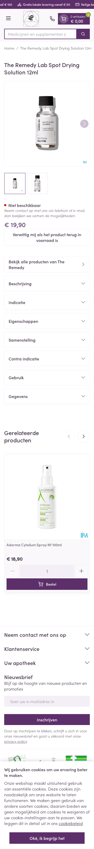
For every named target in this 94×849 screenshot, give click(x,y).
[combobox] (40, 34)
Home (9, 48)
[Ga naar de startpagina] (31, 19)
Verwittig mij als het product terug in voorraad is (47, 237)
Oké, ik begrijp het (47, 838)
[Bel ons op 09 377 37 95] (52, 18)
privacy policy (15, 741)
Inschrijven (47, 719)
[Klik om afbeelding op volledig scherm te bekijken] (47, 123)
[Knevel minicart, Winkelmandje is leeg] (63, 18)
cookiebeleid (71, 823)
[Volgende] (84, 124)
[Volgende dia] (83, 436)
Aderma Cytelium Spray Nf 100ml (34, 544)
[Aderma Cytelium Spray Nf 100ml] (47, 496)
